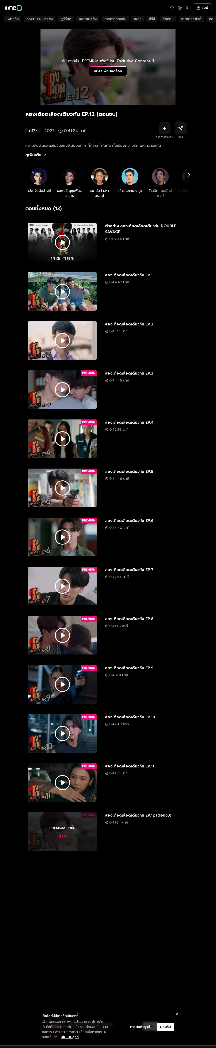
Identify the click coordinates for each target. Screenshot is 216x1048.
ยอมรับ (165, 1026)
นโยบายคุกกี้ (70, 1037)
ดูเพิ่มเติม (33, 155)
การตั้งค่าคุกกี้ (140, 1026)
